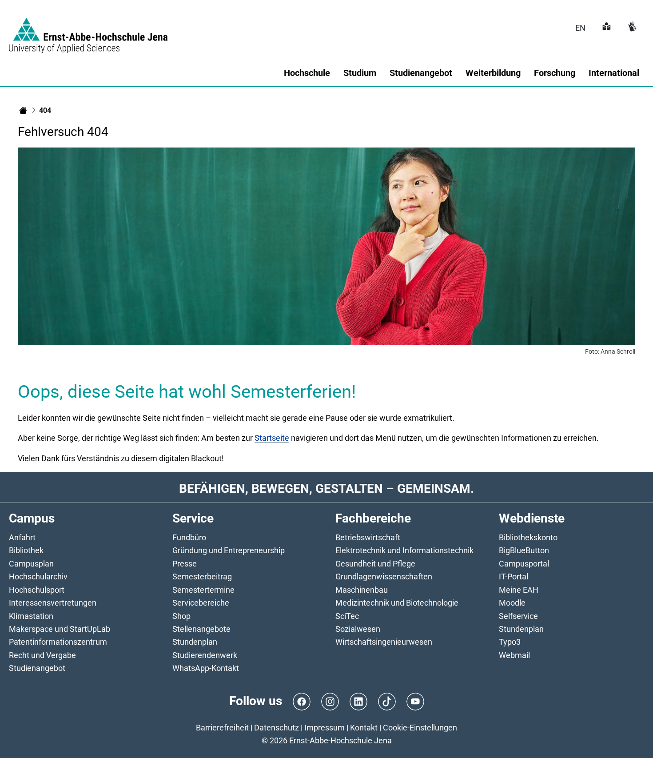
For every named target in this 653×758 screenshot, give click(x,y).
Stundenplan (194, 641)
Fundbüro (189, 537)
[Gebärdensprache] (631, 28)
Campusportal (524, 563)
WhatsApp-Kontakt (205, 668)
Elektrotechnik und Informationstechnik (404, 550)
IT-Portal (513, 576)
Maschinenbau (361, 589)
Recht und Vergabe (42, 655)
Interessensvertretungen (52, 602)
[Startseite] (23, 110)
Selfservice (518, 616)
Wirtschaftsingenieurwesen (383, 641)
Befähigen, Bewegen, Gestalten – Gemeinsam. (326, 488)
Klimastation (31, 616)
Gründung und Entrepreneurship (228, 550)
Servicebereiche (200, 602)
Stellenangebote (201, 629)
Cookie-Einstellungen (420, 727)
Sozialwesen (357, 629)
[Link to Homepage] (88, 30)
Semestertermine (203, 589)
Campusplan (31, 563)
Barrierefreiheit (222, 727)
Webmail (514, 655)
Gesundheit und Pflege (375, 563)
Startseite (272, 438)
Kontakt (364, 727)
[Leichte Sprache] (605, 28)
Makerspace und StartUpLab (59, 629)
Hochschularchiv (38, 576)
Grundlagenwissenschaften (383, 576)
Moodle (512, 602)
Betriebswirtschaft (367, 537)
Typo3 (510, 641)
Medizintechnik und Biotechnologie (396, 602)
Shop (181, 616)
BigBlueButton (524, 550)
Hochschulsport (36, 589)
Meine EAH (518, 589)
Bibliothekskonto (528, 537)
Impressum (324, 727)
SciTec (347, 616)
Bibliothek (26, 550)
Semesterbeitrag (202, 576)
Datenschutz (276, 727)
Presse (184, 563)
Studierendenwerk (204, 655)
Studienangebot (37, 668)
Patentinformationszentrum (58, 641)
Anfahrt (22, 537)
